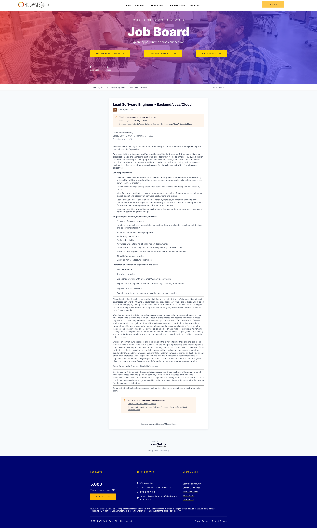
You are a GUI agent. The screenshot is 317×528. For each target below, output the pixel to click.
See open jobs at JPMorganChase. (133, 120)
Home (128, 5)
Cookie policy (164, 451)
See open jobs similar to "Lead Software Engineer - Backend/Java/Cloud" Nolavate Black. (155, 124)
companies (116, 87)
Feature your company (108, 53)
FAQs (139, 361)
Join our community (161, 53)
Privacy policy (153, 451)
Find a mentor (209, 53)
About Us (139, 5)
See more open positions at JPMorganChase (158, 424)
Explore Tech (157, 5)
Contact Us (194, 5)
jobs (97, 87)
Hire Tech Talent (177, 5)
